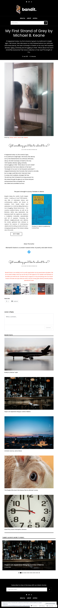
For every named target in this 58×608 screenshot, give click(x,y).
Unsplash (25, 137)
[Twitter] (29, 1)
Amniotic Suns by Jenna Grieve (13, 451)
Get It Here (16, 234)
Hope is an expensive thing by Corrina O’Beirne (17, 411)
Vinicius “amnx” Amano (15, 137)
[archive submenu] (37, 18)
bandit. (29, 9)
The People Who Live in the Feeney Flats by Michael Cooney (21, 490)
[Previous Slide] (6, 555)
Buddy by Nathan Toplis (11, 372)
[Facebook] (26, 1)
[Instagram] (31, 1)
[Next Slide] (52, 555)
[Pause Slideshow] (52, 544)
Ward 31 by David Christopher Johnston (15, 529)
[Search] (45, 22)
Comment (48, 327)
